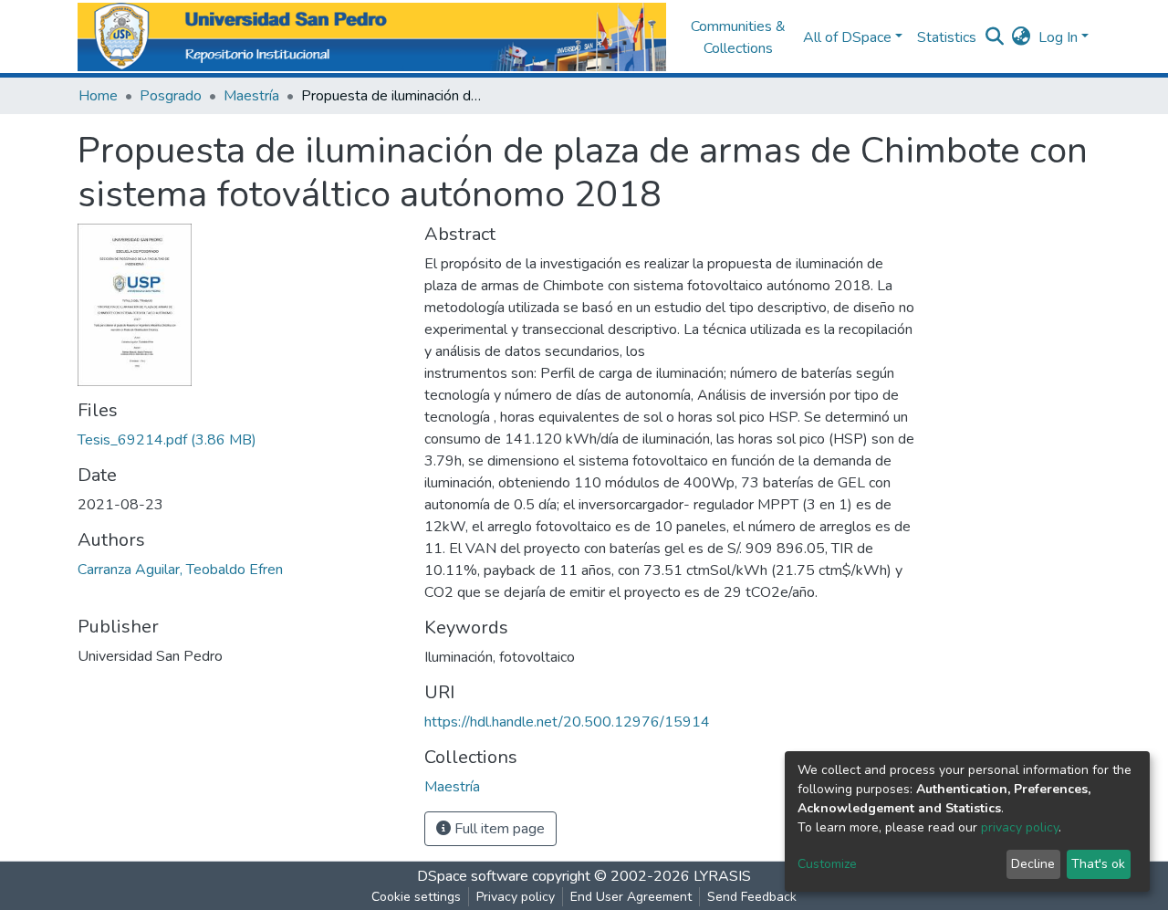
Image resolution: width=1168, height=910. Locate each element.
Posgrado (171, 96)
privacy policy (1019, 827)
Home (98, 96)
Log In (1058, 37)
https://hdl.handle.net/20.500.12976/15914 (567, 722)
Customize (827, 864)
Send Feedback (752, 896)
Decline (1033, 864)
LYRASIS (722, 876)
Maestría (251, 96)
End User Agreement (631, 896)
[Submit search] (995, 37)
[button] (1021, 37)
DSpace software (472, 876)
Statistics (946, 37)
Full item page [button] (498, 829)
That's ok (1098, 864)
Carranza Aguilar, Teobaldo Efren (180, 570)
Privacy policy (515, 896)
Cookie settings (416, 896)
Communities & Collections (738, 37)
